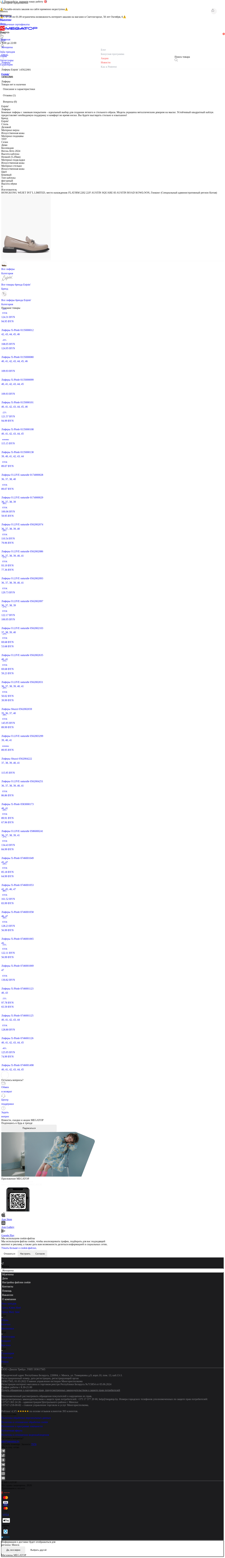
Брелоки (6, 1345)
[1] (2, 41)
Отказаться (9, 1253)
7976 (33, 1444)
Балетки (5, 1324)
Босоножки (7, 1328)
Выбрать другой (38, 1550)
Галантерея (7, 1353)
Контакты (7, 1286)
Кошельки (7, 1357)
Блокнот (6, 1340)
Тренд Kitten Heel (11, 1307)
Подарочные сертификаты (15, 24)
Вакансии (7, 1295)
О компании (9, 1299)
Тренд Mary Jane (10, 1312)
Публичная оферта (11, 1430)
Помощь (7, 1290)
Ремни (5, 1361)
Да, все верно (13, 1550)
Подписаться (29, 1128)
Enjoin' (5, 74)
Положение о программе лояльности (22, 1426)
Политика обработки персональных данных (26, 1417)
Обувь (4, 1320)
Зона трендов (8, 1303)
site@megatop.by (10, 1441)
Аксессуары (8, 1336)
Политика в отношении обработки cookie (24, 1422)
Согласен (40, 1253)
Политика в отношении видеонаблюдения (25, 1434)
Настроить (25, 1253)
